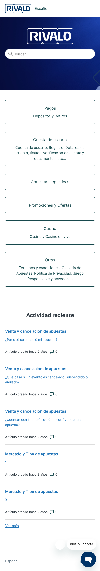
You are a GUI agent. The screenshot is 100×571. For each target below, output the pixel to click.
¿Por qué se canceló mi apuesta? (31, 339)
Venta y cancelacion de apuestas (35, 331)
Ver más (12, 525)
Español (12, 561)
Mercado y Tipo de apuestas (31, 453)
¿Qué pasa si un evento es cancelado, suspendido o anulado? (46, 379)
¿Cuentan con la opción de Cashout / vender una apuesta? (44, 422)
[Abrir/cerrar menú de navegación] (86, 9)
